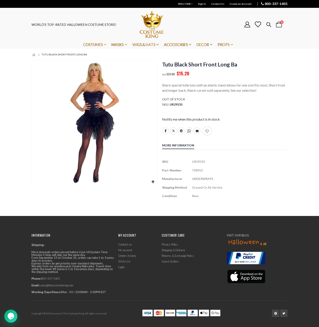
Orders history (127, 255)
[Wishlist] (257, 24)
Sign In (202, 3)
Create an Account (241, 3)
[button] (153, 182)
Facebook (165, 130)
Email (197, 130)
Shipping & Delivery (173, 250)
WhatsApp (189, 130)
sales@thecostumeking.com (56, 285)
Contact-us (125, 244)
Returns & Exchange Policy (178, 255)
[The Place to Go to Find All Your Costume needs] (159, 24)
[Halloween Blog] (247, 242)
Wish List (124, 261)
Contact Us (217, 3)
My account (125, 250)
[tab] (181, 146)
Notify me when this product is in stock (191, 119)
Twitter (173, 130)
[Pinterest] (275, 313)
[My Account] (247, 24)
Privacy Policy (170, 244)
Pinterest (181, 130)
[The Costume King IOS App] (246, 276)
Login (121, 267)
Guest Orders (170, 261)
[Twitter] (284, 313)
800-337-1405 (276, 4)
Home (34, 55)
